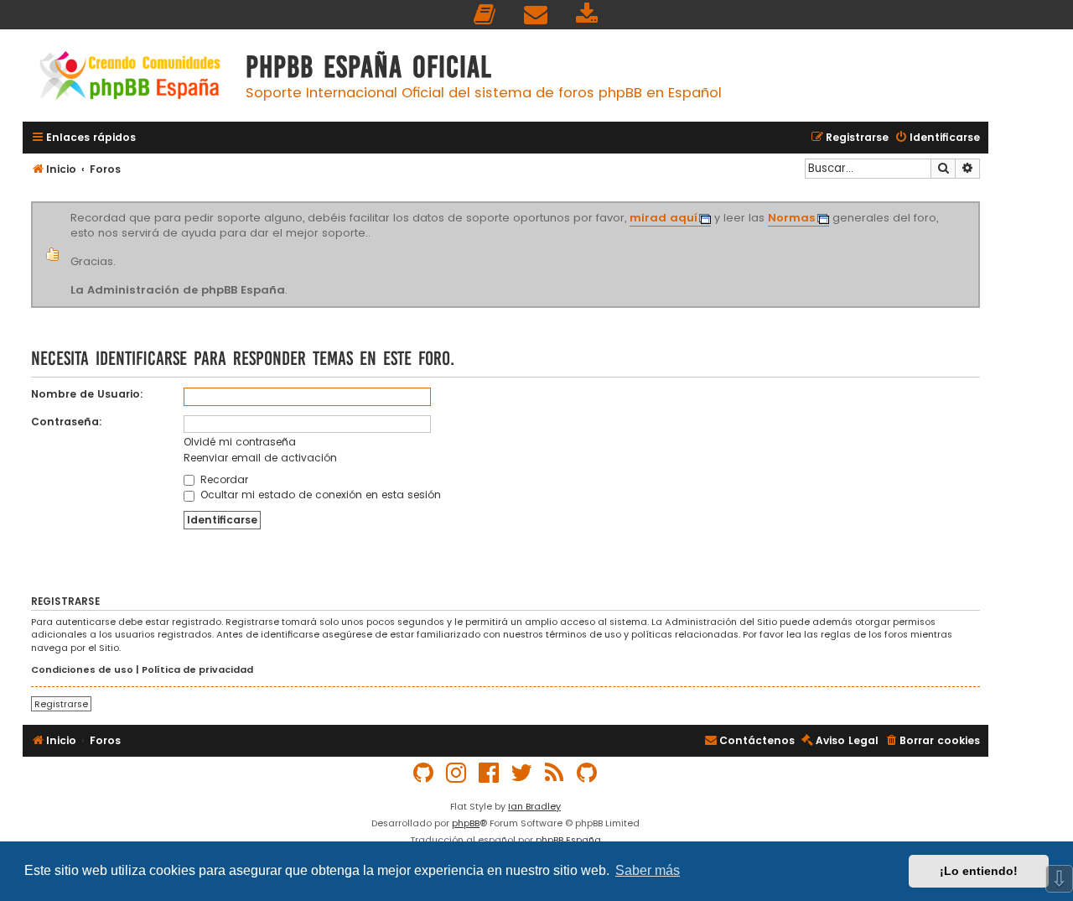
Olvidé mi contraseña (240, 441)
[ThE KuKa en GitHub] (588, 773)
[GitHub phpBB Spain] (424, 773)
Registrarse (61, 704)
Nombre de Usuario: (87, 394)
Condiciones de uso (82, 670)
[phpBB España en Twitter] (522, 773)
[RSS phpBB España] (555, 773)
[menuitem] (485, 14)
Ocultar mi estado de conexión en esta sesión (319, 494)
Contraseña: (66, 421)
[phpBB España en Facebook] (489, 773)
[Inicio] (130, 77)
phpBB (465, 823)
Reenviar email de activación (260, 457)
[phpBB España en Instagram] (457, 773)
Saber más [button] (647, 870)
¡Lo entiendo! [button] (979, 871)
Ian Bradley (534, 806)
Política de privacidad (197, 670)
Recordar (222, 479)
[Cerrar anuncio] (977, 204)
